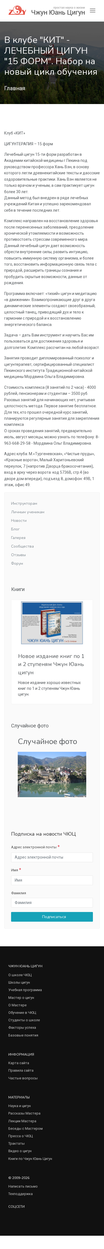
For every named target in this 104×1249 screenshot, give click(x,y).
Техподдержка (20, 1194)
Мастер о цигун (21, 998)
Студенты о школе (24, 1020)
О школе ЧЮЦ (20, 975)
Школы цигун (19, 982)
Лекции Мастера (22, 1121)
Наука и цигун (19, 1106)
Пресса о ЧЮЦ (20, 1136)
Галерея (18, 537)
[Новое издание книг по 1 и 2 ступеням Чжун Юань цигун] (52, 623)
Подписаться (53, 916)
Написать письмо (23, 1186)
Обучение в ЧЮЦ (22, 1012)
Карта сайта (18, 1063)
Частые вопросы (23, 1078)
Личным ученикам (27, 512)
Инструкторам (24, 503)
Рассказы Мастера (24, 1113)
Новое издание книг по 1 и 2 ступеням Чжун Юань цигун (51, 664)
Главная (14, 88)
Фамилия (18, 893)
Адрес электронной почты (34, 847)
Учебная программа (25, 990)
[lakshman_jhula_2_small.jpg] (52, 774)
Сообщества (22, 546)
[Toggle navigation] (92, 10)
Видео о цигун (20, 1151)
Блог (15, 529)
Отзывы (18, 555)
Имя (14, 870)
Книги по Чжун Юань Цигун (30, 1159)
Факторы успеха (22, 1027)
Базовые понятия (23, 1035)
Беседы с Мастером (25, 1128)
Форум (17, 563)
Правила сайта (21, 1070)
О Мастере (17, 1005)
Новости (19, 520)
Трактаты (16, 1143)
